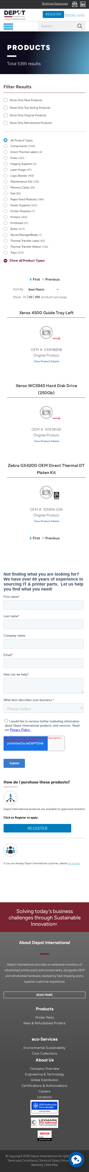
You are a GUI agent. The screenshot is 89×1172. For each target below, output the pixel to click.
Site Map (52, 1165)
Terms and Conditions (22, 1160)
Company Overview (44, 1069)
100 (37, 297)
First (36, 279)
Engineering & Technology (44, 1074)
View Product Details (46, 361)
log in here (74, 863)
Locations (44, 1097)
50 (30, 297)
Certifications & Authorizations (44, 1086)
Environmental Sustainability (44, 1048)
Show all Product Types (27, 261)
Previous (52, 279)
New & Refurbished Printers (44, 1023)
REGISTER (53, 14)
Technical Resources (55, 3)
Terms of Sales (49, 1160)
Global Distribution (44, 1080)
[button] (76, 1159)
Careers (45, 1091)
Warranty (37, 1165)
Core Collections (44, 1053)
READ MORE (44, 995)
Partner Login (75, 15)
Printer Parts (44, 1017)
